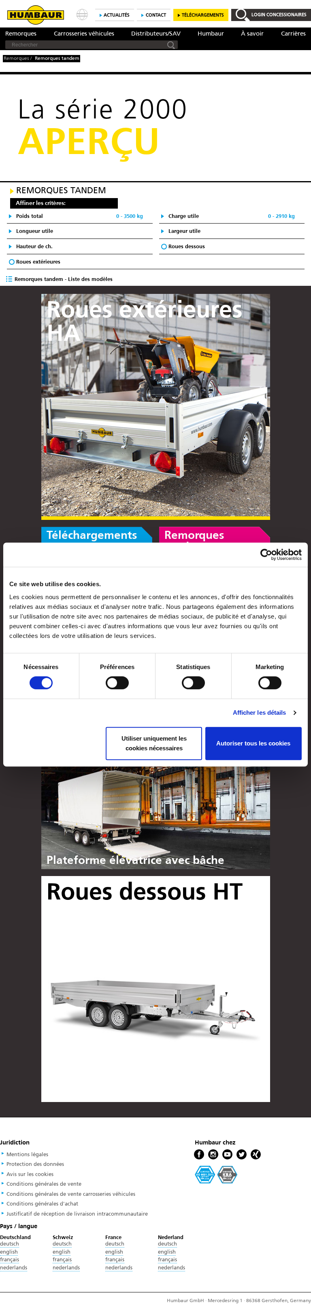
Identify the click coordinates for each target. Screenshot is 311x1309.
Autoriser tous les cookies (253, 743)
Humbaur (211, 33)
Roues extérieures (38, 262)
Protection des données (35, 1164)
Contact (156, 15)
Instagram (213, 1155)
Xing (256, 1155)
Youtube (227, 1155)
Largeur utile (184, 231)
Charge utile (231, 216)
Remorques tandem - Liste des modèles (63, 279)
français (9, 1259)
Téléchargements (203, 15)
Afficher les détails (259, 712)
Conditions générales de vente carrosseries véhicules (70, 1194)
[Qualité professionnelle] (216, 1174)
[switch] (117, 682)
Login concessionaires (279, 15)
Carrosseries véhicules (84, 33)
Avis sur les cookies (29, 1174)
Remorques (20, 33)
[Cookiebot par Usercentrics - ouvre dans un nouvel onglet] (266, 555)
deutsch (9, 1244)
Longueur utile (34, 231)
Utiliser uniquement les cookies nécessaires (154, 743)
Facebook (199, 1155)
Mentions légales (27, 1154)
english (9, 1252)
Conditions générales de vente (43, 1184)
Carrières (293, 33)
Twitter (241, 1155)
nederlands (13, 1268)
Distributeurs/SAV (156, 33)
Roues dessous (186, 246)
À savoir (252, 33)
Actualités (117, 15)
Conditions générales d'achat (42, 1204)
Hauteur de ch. (34, 246)
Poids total (79, 216)
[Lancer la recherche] (171, 44)
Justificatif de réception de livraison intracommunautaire (77, 1214)
